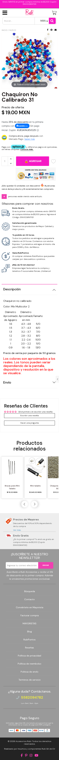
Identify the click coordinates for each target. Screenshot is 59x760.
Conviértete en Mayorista (29, 607)
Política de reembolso (29, 663)
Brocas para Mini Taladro (12, 487)
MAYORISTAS (29, 623)
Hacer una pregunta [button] (29, 423)
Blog (29, 631)
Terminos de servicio (30, 679)
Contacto (29, 599)
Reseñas (29, 647)
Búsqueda (29, 591)
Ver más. (17, 530)
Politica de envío (29, 671)
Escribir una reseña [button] (29, 415)
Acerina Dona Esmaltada (27, 752)
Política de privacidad (29, 655)
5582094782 (32, 697)
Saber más (29, 139)
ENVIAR (46, 565)
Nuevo (12, 30)
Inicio (5, 30)
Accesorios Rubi (23, 741)
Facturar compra (29, 615)
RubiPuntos (29, 639)
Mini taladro (35, 486)
